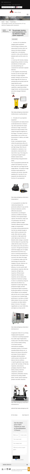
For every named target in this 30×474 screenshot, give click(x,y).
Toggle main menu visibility (28, 14)
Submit (16, 457)
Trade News (13, 21)
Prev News (14, 415)
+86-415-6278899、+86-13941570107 (11, 4)
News (7, 21)
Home (3, 21)
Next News (24, 415)
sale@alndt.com (7, 2)
